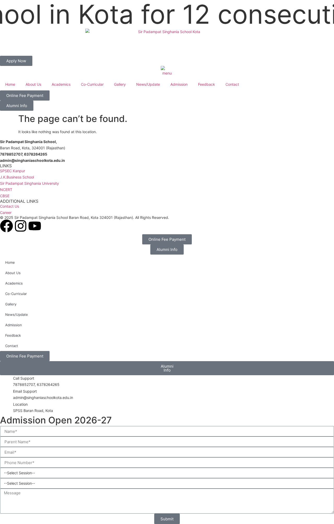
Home (10, 84)
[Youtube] (34, 225)
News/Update (148, 84)
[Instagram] (20, 225)
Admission (179, 84)
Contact (232, 84)
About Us (33, 84)
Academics (61, 84)
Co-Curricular (92, 84)
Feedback (206, 84)
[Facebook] (6, 225)
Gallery (120, 84)
